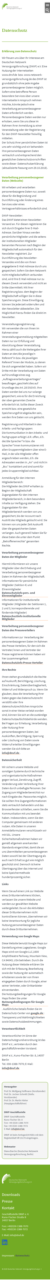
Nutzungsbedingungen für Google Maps (23, 1003)
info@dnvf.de (10, 752)
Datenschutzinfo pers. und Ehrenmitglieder (18, 594)
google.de (37, 1013)
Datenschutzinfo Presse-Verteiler (22, 662)
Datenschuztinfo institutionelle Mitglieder (21, 617)
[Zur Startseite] (12, 6)
